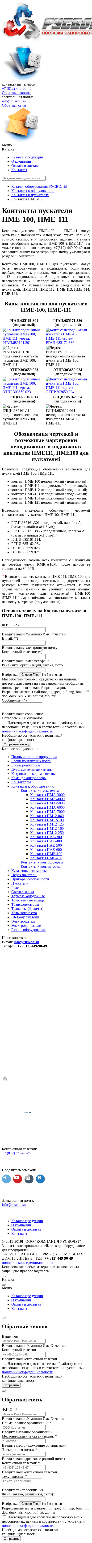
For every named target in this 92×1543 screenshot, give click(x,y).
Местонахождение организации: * (29, 1436)
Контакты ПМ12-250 (47, 833)
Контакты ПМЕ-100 (46, 854)
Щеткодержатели (25, 917)
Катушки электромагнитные (34, 774)
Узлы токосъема (24, 913)
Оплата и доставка (26, 166)
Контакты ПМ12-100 (47, 820)
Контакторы (21, 782)
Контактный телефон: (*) (22, 652)
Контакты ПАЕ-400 (46, 841)
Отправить (11, 1385)
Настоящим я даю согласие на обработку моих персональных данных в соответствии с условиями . (43, 727)
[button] (46, 145)
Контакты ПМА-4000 (47, 799)
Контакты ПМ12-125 (47, 824)
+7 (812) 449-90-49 (16, 88)
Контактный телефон (19, 1350)
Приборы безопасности (30, 879)
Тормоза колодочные (28, 896)
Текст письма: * (14, 1476)
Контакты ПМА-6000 (47, 807)
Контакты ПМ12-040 (47, 816)
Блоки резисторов (25, 765)
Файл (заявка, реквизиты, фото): (28, 1494)
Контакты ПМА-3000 (47, 795)
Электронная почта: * (19, 1450)
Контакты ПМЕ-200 (46, 858)
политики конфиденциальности (27, 731)
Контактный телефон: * (21, 1463)
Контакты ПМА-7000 (47, 812)
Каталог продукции (27, 157)
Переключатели (24, 875)
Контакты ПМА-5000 (47, 803)
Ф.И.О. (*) (10, 625)
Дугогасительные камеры (32, 769)
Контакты (19, 170)
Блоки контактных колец (31, 761)
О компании (21, 161)
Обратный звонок (16, 93)
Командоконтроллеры (28, 778)
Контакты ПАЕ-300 (46, 837)
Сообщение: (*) (14, 700)
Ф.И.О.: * (9, 1410)
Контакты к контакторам (41, 866)
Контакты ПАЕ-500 (46, 845)
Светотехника (22, 892)
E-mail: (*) (10, 638)
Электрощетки (23, 921)
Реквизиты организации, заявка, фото (32, 665)
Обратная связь (14, 105)
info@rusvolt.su (14, 101)
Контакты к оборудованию (32, 786)
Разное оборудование (28, 930)
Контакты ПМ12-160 (47, 828)
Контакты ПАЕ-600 (46, 850)
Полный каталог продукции (34, 757)
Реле (15, 888)
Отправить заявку (16, 744)
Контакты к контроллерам (42, 862)
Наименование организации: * (26, 1423)
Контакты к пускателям (40, 790)
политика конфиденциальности (27, 1263)
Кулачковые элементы (29, 871)
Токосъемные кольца (28, 900)
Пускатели (20, 883)
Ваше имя (10, 1336)
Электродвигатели (26, 925)
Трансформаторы (25, 904)
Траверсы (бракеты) (27, 909)
